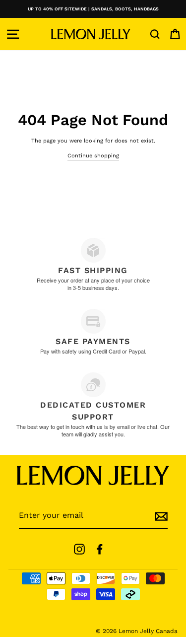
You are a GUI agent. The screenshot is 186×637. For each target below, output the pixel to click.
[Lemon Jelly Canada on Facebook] (99, 549)
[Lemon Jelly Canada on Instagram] (79, 549)
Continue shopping (93, 155)
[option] (93, 9)
